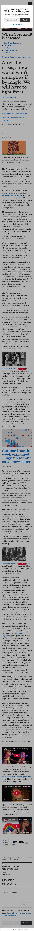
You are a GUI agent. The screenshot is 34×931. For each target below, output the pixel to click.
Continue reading (17, 24)
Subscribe (25, 20)
